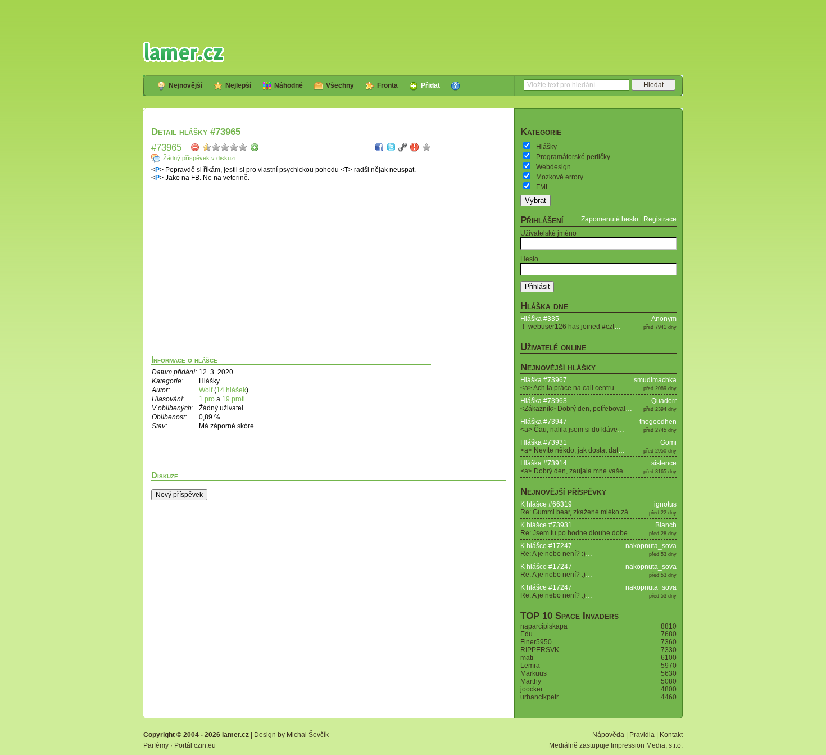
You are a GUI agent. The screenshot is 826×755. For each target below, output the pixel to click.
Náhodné (288, 85)
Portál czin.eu (195, 745)
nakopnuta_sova (651, 546)
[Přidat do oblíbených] (426, 147)
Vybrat (535, 200)
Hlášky (546, 147)
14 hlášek (231, 390)
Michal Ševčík (308, 735)
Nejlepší (238, 85)
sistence (664, 463)
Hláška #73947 (543, 422)
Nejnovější (185, 85)
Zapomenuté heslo (609, 219)
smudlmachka (655, 380)
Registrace (660, 219)
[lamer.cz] (183, 52)
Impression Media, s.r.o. (647, 745)
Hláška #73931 (543, 442)
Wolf (205, 390)
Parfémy (156, 745)
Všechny (340, 85)
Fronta (387, 85)
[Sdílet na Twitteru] (391, 147)
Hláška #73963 (543, 401)
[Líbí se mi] (254, 147)
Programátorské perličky (573, 157)
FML (543, 187)
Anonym (664, 319)
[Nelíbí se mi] (194, 147)
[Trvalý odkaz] (402, 147)
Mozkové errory (559, 177)
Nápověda (608, 735)
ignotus (665, 504)
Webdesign (553, 167)
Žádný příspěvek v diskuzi (199, 158)
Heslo (529, 259)
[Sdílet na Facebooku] (379, 147)
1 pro (207, 399)
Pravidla (642, 735)
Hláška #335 (539, 319)
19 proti (233, 399)
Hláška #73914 (543, 463)
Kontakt (671, 735)
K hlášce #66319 (546, 504)
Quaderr (664, 401)
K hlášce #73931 (546, 525)
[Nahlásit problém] (414, 147)
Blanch (666, 525)
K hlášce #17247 (546, 546)
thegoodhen (658, 422)
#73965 (166, 147)
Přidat (430, 85)
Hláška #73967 (543, 380)
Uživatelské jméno (548, 233)
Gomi (668, 442)
